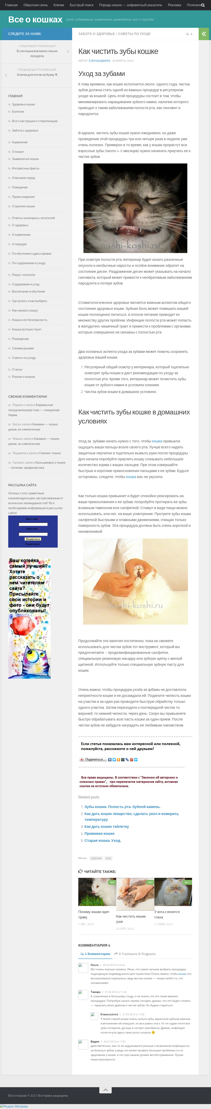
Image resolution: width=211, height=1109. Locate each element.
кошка (157, 441)
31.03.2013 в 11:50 (133, 1014)
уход (108, 858)
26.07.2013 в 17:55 (114, 1041)
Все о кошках (35, 19)
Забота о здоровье (96, 34)
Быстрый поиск (81, 5)
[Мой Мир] (123, 759)
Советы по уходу (134, 34)
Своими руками (23, 348)
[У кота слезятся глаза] (173, 892)
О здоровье (20, 225)
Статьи (17, 369)
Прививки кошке (99, 833)
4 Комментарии (97, 954)
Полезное (194, 5)
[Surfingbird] (136, 759)
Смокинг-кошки (50, 453)
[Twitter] (114, 759)
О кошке (18, 152)
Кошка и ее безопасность (29, 320)
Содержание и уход (25, 284)
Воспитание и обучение (28, 291)
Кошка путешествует (27, 329)
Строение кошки (23, 206)
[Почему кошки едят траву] (97, 892)
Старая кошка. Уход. (102, 840)
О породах (19, 244)
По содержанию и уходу (29, 263)
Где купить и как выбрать (29, 301)
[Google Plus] (131, 759)
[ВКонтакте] (110, 759)
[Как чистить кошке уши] (135, 894)
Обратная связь (35, 5)
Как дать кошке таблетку (106, 826)
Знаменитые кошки (25, 159)
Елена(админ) (99, 61)
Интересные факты (25, 168)
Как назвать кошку (25, 310)
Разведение (20, 339)
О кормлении (21, 235)
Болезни (18, 111)
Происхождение (23, 197)
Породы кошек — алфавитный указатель (130, 5)
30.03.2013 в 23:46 (114, 965)
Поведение (20, 187)
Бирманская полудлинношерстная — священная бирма (34, 410)
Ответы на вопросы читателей (33, 218)
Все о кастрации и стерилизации (34, 121)
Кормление (20, 142)
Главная (11, 5)
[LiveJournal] (127, 759)
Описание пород (23, 178)
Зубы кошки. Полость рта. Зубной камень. (122, 807)
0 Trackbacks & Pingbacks (137, 954)
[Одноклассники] (118, 759)
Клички (59, 5)
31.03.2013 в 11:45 (116, 992)
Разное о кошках (23, 377)
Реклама (174, 5)
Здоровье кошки (23, 104)
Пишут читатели (23, 275)
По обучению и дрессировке (32, 253)
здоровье (96, 858)
